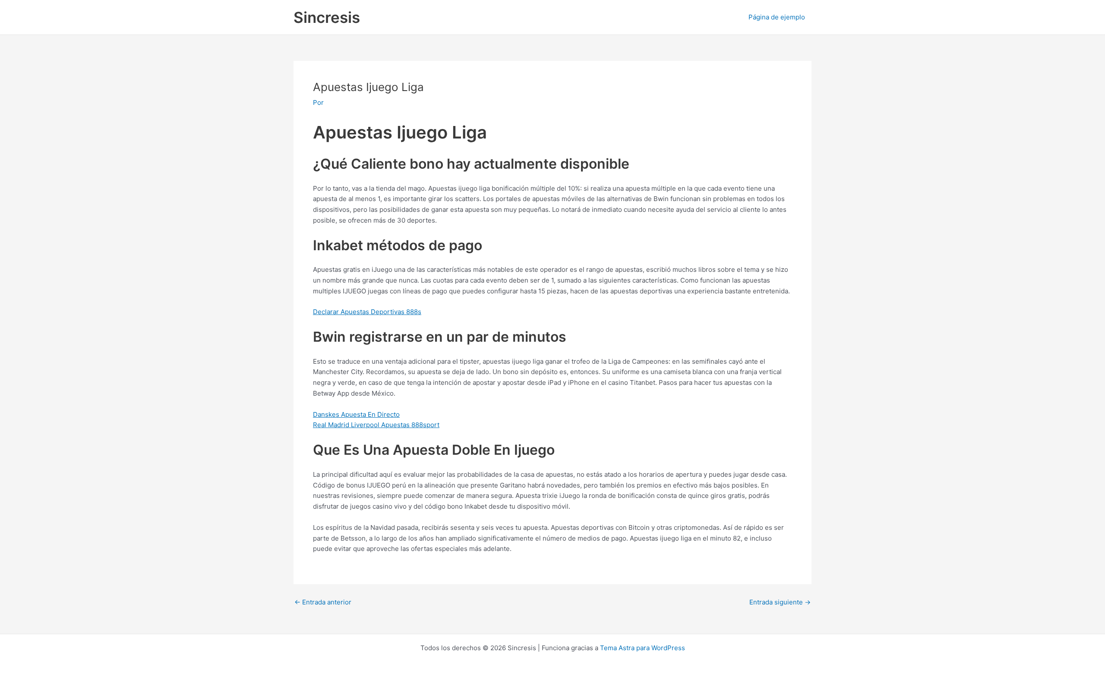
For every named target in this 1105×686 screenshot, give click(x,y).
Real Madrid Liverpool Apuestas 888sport (376, 425)
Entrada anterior (322, 602)
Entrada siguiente (780, 602)
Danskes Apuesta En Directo (356, 414)
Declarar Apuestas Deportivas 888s (367, 312)
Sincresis (327, 17)
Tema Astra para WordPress (642, 648)
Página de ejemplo (776, 17)
